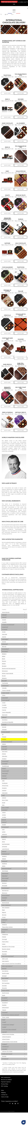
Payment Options (5, 1082)
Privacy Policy (4, 1084)
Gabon (4, 744)
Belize (3, 656)
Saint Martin (5, 961)
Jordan (4, 817)
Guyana (4, 778)
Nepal (4, 900)
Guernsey (5, 773)
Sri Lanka (4, 998)
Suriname (5, 1000)
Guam (4, 768)
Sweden (4, 1005)
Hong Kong (5, 785)
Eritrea (4, 724)
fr (7, 14)
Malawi (4, 859)
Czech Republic (6, 712)
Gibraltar (4, 756)
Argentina (5, 627)
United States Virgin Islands (9, 1042)
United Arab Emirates (8, 1034)
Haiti (3, 781)
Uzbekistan (5, 1046)
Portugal (4, 939)
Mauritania (5, 873)
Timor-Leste (5, 1017)
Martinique (5, 871)
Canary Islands (6, 690)
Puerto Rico (5, 942)
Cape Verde (5, 693)
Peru (3, 932)
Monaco (4, 883)
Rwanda (4, 954)
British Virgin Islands (7, 673)
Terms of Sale (4, 1097)
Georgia (4, 749)
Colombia (5, 698)
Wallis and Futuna (7, 1054)
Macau (4, 851)
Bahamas (5, 644)
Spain (3, 995)
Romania (4, 951)
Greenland (5, 761)
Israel (3, 802)
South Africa (5, 990)
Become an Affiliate (6, 1079)
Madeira (4, 856)
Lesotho (4, 837)
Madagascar (6, 854)
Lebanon (4, 834)
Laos (3, 829)
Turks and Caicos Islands (9, 1029)
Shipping (3, 1092)
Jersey (4, 815)
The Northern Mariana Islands (10, 1015)
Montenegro (6, 888)
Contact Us (4, 1094)
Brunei (4, 676)
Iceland (4, 790)
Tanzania (5, 1012)
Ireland (4, 798)
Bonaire (4, 666)
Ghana (4, 754)
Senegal (4, 976)
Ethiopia (4, 729)
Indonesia (4, 793)
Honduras (4, 783)
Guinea (4, 776)
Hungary (4, 788)
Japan (4, 812)
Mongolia (4, 885)
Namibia (4, 898)
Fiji (2, 734)
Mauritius (5, 876)
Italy (3, 805)
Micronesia (5, 878)
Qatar (3, 944)
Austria (4, 637)
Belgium (4, 654)
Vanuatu (4, 1049)
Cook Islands (6, 700)
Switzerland (5, 1007)
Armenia (4, 629)
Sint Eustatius (5, 983)
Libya (3, 842)
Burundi (4, 681)
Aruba (3, 632)
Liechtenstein (6, 844)
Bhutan (4, 661)
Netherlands (5, 903)
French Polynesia (7, 741)
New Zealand (5, 907)
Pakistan (4, 920)
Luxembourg (5, 849)
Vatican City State (7, 1051)
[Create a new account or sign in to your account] (27, 8)
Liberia (4, 839)
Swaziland (5, 1002)
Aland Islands (5, 612)
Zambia (4, 1056)
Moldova (4, 881)
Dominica (4, 720)
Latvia (3, 832)
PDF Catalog (4, 1086)
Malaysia (4, 861)
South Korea (5, 993)
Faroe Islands (6, 732)
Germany (4, 751)
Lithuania (4, 846)
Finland (4, 737)
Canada (4, 688)
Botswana (5, 671)
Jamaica (4, 810)
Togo (3, 1020)
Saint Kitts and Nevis (8, 956)
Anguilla (4, 622)
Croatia (4, 705)
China (3, 695)
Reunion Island (6, 949)
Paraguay (5, 929)
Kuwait (4, 824)
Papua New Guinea (7, 927)
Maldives (4, 863)
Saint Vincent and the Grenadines (11, 963)
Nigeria (4, 912)
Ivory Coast (5, 807)
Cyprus (4, 710)
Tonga (4, 1022)
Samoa (4, 968)
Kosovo (4, 822)
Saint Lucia (5, 959)
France (4, 739)
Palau (4, 922)
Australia (4, 634)
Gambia (4, 746)
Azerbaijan (5, 639)
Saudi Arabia (5, 973)
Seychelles (5, 978)
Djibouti (4, 717)
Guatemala (5, 771)
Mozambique (6, 895)
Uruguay (4, 1044)
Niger (3, 910)
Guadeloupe (5, 766)
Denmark (4, 715)
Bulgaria (4, 678)
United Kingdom (6, 1037)
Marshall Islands (6, 868)
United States (6, 1039)
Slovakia (4, 985)
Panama (4, 924)
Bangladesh (5, 649)
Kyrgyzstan (5, 827)
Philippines (5, 934)
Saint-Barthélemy (7, 966)
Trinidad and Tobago (8, 1024)
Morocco (4, 893)
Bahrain (4, 646)
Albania (4, 615)
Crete (3, 703)
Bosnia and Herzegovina (8, 668)
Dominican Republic (7, 722)
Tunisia (4, 1027)
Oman (4, 917)
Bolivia (4, 663)
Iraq (3, 795)
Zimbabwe (5, 1059)
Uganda (4, 1032)
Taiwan (4, 1010)
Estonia (4, 727)
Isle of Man (5, 800)
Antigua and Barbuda (8, 624)
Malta (3, 866)
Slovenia (4, 988)
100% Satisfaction (5, 1077)
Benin (3, 659)
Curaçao (4, 707)
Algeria (4, 617)
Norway (4, 915)
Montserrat (5, 890)
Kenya (4, 820)
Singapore (5, 981)
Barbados (5, 651)
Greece (4, 759)
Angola (4, 620)
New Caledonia (6, 905)
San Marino (5, 971)
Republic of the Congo (8, 946)
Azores (4, 642)
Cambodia (5, 683)
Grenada (5, 763)
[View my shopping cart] (1, 14)
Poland (4, 937)
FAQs (2, 1090)
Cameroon (5, 685)
